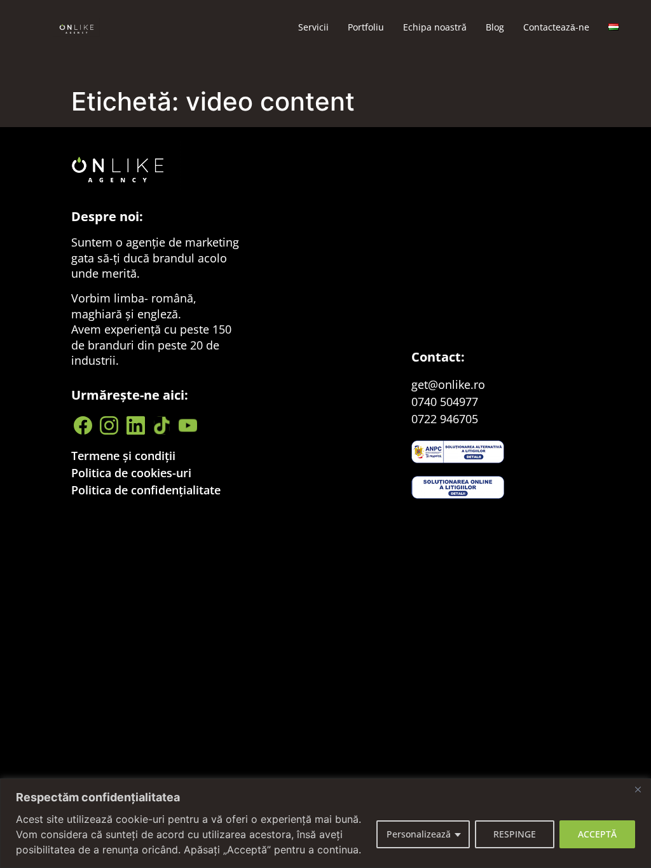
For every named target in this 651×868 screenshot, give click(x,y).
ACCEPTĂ (597, 834)
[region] (325, 823)
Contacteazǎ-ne (556, 27)
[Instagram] (111, 425)
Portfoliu (366, 27)
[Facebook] (84, 425)
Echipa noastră (435, 27)
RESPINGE (514, 834)
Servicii (313, 27)
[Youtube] (189, 425)
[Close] (637, 789)
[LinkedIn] (137, 425)
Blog (495, 27)
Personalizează (419, 834)
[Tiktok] (163, 425)
